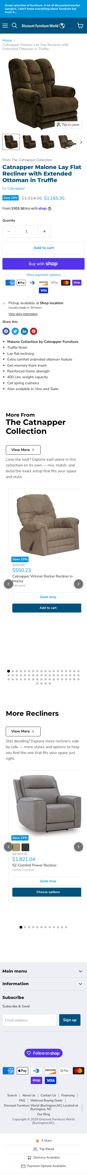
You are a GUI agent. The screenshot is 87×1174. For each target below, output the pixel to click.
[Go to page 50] (62, 679)
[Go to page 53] (74, 679)
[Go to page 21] (17, 675)
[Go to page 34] (70, 675)
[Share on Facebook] (6, 331)
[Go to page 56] (41, 683)
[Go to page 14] (62, 671)
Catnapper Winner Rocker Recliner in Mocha (42, 578)
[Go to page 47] (50, 679)
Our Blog (43, 1114)
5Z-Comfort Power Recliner (34, 865)
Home (7, 40)
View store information (23, 314)
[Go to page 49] (58, 679)
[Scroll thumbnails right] (80, 142)
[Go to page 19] (8, 675)
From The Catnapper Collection (27, 160)
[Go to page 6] (29, 671)
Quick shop (48, 597)
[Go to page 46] (45, 679)
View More (20, 449)
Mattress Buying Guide (46, 1100)
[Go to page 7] (33, 671)
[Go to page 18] (78, 671)
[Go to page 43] (33, 679)
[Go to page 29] (50, 675)
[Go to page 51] (66, 679)
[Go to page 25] (33, 675)
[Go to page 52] (70, 679)
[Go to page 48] (54, 679)
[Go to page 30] (54, 675)
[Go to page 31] (58, 675)
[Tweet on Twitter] (15, 331)
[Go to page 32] (62, 675)
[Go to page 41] (25, 679)
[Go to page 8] (37, 671)
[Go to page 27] (41, 675)
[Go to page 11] (50, 671)
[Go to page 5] (25, 671)
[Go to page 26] (37, 675)
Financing (68, 1095)
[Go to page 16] (70, 671)
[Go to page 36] (78, 675)
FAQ (22, 1100)
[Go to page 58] (50, 683)
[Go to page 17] (74, 671)
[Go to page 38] (13, 679)
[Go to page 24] (29, 675)
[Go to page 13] (58, 671)
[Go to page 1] (8, 671)
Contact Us (48, 1095)
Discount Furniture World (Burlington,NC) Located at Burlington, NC (41, 1107)
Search (12, 1095)
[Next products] (78, 584)
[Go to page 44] (37, 679)
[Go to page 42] (29, 679)
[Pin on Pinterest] (33, 331)
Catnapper (16, 188)
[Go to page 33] (66, 675)
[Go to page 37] (8, 679)
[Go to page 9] (41, 671)
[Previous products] (8, 584)
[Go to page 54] (78, 679)
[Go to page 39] (17, 679)
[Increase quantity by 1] (44, 231)
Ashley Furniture (23, 870)
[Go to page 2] (13, 671)
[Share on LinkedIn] (24, 331)
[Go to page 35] (74, 675)
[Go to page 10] (45, 671)
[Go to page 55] (37, 683)
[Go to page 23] (25, 675)
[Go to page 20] (13, 675)
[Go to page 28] (45, 675)
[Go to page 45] (41, 679)
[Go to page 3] (17, 671)
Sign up (70, 1020)
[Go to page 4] (21, 671)
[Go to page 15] (66, 671)
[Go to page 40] (21, 679)
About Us (28, 1095)
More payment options (44, 275)
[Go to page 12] (54, 671)
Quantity (8, 220)
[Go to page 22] (21, 675)
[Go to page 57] (45, 683)
